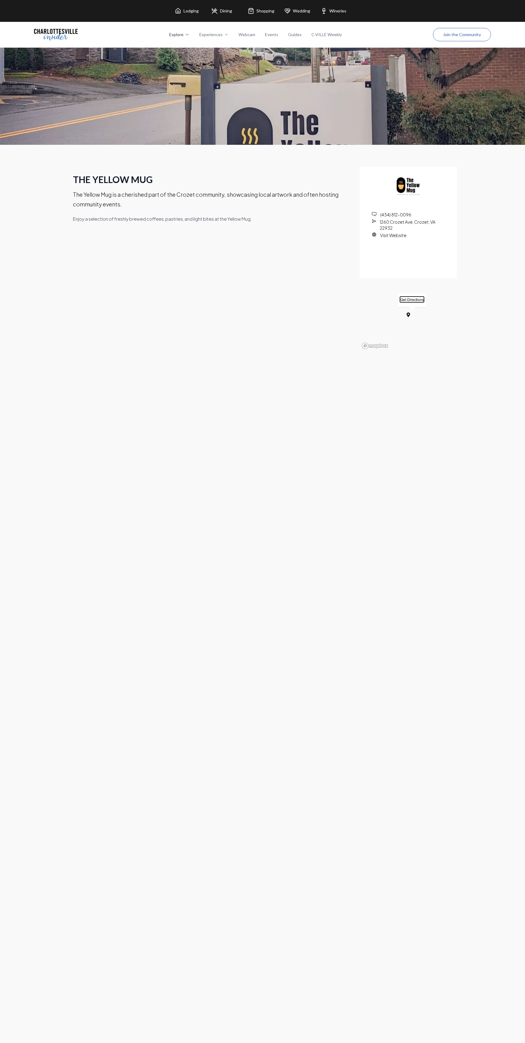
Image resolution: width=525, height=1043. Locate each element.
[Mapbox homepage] (375, 345)
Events (271, 34)
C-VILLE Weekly (326, 34)
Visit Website (393, 235)
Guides (295, 34)
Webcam (246, 34)
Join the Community (462, 34)
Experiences (211, 34)
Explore (176, 34)
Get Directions (412, 299)
